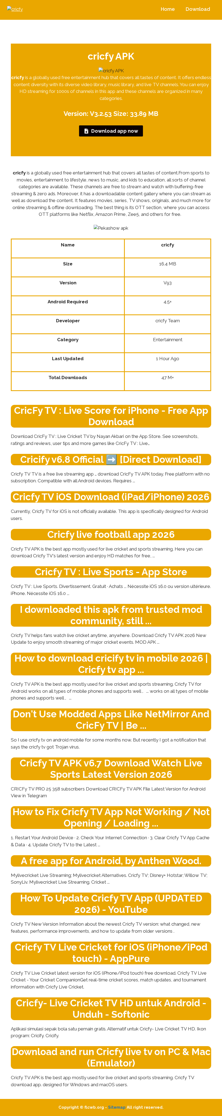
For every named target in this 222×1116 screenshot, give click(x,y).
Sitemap (117, 1107)
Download (198, 9)
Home (168, 9)
